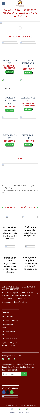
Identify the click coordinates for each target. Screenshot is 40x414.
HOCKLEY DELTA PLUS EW (10, 101)
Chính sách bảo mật (9, 338)
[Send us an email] (8, 392)
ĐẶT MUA (9, 72)
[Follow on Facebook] (4, 392)
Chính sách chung (8, 316)
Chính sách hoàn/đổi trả (9, 333)
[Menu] (3, 3)
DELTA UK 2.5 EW (10, 136)
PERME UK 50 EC (10, 61)
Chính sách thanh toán (10, 320)
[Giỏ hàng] (37, 3)
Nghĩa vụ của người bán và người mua (9, 344)
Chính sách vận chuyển (7, 326)
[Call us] (12, 392)
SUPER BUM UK (28, 136)
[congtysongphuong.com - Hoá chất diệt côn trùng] (20, 3)
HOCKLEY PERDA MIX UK (28, 63)
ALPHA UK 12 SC (28, 99)
